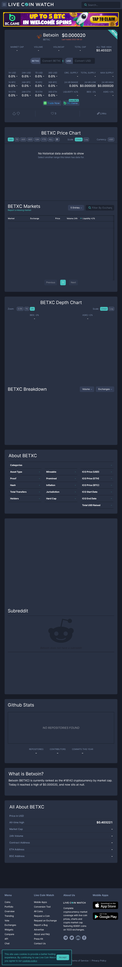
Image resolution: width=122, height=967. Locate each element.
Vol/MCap (58, 47)
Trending (9, 916)
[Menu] (4, 4)
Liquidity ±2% (70, 92)
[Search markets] (88, 208)
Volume (86, 389)
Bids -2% (91, 92)
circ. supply (71, 73)
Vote (7, 920)
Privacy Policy (99, 960)
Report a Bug (41, 925)
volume (38, 47)
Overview (9, 911)
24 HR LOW (90, 82)
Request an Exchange (45, 920)
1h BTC (12, 82)
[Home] (75, 903)
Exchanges (104, 389)
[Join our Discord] (78, 937)
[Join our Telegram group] (66, 937)
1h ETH (12, 92)
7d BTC (38, 82)
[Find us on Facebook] (84, 937)
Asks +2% (108, 92)
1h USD (12, 73)
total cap (80, 47)
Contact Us (40, 943)
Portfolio (9, 906)
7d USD (39, 73)
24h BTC (26, 82)
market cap (17, 47)
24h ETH (26, 92)
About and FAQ (42, 934)
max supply (107, 73)
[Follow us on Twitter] (72, 937)
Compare (9, 934)
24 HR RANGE (71, 82)
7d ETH (38, 92)
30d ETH (52, 92)
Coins (7, 902)
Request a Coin (42, 916)
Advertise (39, 929)
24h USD (26, 73)
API (6, 938)
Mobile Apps (40, 902)
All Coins (38, 911)
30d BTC (52, 82)
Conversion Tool (42, 906)
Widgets (9, 929)
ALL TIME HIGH (104, 47)
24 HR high (108, 82)
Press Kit (38, 938)
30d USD (52, 73)
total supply (88, 73)
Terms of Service (79, 960)
